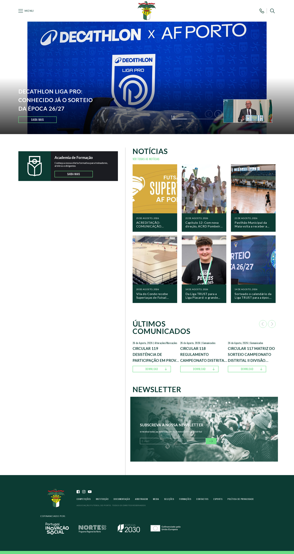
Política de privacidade (241, 499)
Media (156, 499)
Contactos (202, 499)
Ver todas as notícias (146, 159)
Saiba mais (37, 120)
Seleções (169, 499)
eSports (217, 499)
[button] (272, 10)
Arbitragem (141, 499)
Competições (84, 499)
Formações (185, 499)
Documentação (122, 499)
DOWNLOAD (151, 369)
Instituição (102, 499)
